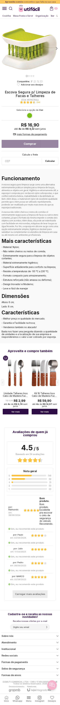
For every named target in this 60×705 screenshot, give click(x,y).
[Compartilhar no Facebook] (32, 81)
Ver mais (15, 411)
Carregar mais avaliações (30, 594)
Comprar (30, 143)
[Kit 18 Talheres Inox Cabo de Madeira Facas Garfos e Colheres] (44, 384)
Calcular (50, 161)
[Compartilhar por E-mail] (41, 81)
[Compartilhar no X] (38, 81)
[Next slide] (56, 48)
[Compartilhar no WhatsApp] (35, 81)
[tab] (27, 76)
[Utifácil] (29, 8)
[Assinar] (47, 627)
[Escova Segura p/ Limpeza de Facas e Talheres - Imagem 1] (30, 48)
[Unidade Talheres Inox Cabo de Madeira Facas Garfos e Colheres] (15, 384)
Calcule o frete (30, 155)
